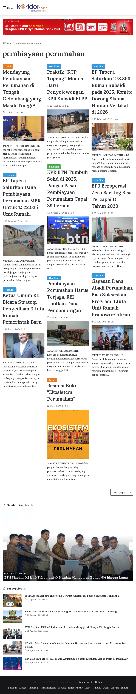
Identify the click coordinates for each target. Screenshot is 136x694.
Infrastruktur (75, 687)
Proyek (62, 687)
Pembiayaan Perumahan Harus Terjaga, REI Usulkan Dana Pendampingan (67, 297)
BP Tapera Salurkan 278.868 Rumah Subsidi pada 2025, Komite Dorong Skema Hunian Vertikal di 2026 (112, 92)
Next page (119, 492)
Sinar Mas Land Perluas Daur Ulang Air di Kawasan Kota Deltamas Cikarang (71, 611)
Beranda (12, 687)
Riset (87, 687)
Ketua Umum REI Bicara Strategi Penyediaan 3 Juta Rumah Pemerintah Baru (23, 308)
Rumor (124, 687)
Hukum (97, 687)
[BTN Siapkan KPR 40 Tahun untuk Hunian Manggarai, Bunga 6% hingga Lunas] (12, 632)
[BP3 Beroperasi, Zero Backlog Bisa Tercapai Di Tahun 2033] (112, 229)
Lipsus (22, 687)
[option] (68, 546)
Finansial (54, 166)
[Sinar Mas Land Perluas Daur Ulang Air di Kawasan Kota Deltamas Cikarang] (12, 616)
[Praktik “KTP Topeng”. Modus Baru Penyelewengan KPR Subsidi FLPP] (68, 121)
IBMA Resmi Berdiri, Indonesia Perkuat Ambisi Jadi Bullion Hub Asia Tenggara (72, 595)
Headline (54, 66)
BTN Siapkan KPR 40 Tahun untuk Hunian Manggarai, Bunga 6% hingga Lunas (72, 627)
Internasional (48, 687)
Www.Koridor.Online (90, 682)
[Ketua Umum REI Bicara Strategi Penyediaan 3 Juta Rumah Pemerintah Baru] (23, 345)
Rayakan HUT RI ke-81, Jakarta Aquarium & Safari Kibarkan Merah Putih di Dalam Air (76, 658)
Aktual (115, 687)
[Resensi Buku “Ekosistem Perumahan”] (68, 434)
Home (8, 43)
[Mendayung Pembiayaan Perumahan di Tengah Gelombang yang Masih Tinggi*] (23, 128)
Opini (8, 66)
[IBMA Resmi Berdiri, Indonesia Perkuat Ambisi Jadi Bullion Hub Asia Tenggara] (12, 600)
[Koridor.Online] (32, 7)
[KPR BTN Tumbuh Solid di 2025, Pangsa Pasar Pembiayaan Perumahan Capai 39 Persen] (68, 230)
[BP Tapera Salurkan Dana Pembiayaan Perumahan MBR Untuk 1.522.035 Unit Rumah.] (23, 240)
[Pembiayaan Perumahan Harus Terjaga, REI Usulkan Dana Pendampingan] (68, 333)
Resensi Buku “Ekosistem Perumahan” (62, 392)
